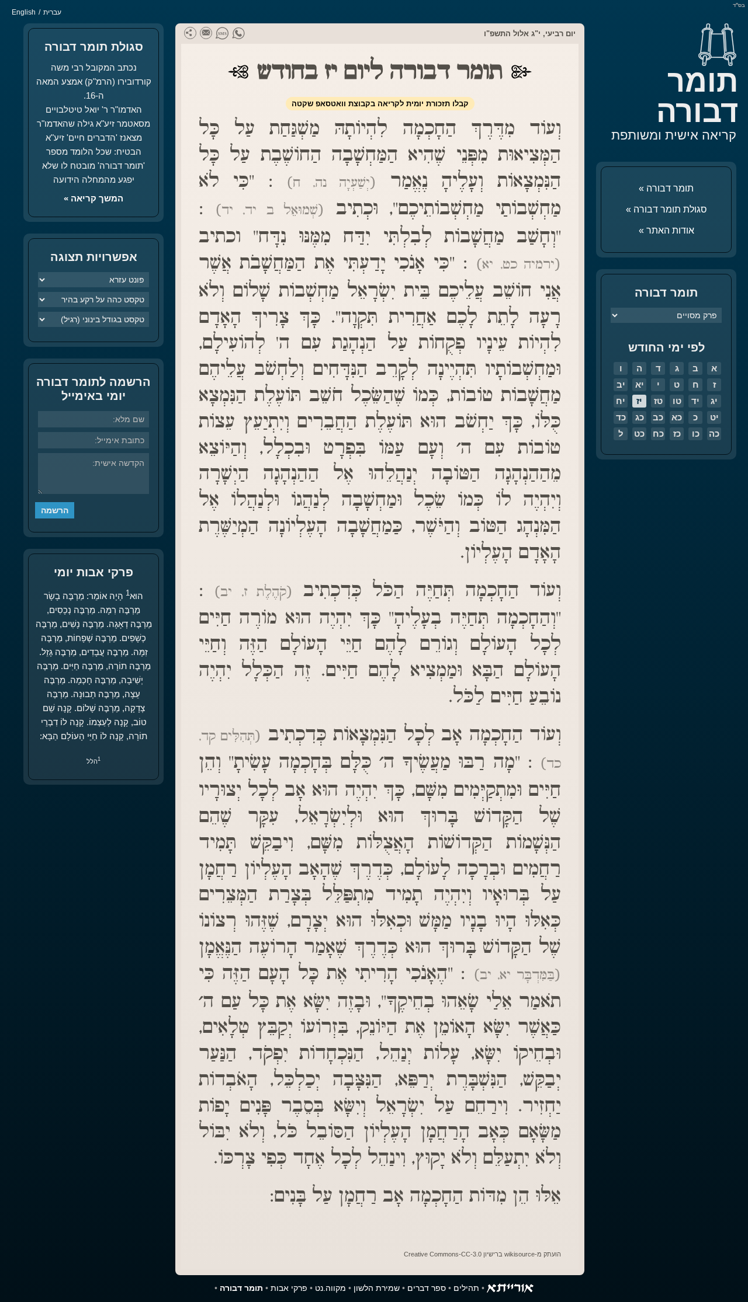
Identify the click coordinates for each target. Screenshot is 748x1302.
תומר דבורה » (666, 188)
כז (677, 433)
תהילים (466, 1288)
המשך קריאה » (93, 198)
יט (714, 417)
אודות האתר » (666, 230)
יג (714, 401)
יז (639, 401)
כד (621, 417)
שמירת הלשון (377, 1288)
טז (658, 401)
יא (639, 384)
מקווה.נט (330, 1288)
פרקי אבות (289, 1288)
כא (676, 417)
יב (621, 384)
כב (658, 417)
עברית (52, 12)
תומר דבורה (697, 96)
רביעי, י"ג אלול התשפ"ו (523, 33)
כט (639, 433)
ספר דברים (426, 1288)
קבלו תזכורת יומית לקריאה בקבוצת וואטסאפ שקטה (380, 103)
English (24, 12)
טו (677, 401)
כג (639, 417)
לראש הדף (35, 1267)
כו (695, 433)
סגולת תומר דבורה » (666, 209)
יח (620, 401)
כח (658, 433)
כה (714, 433)
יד (695, 401)
